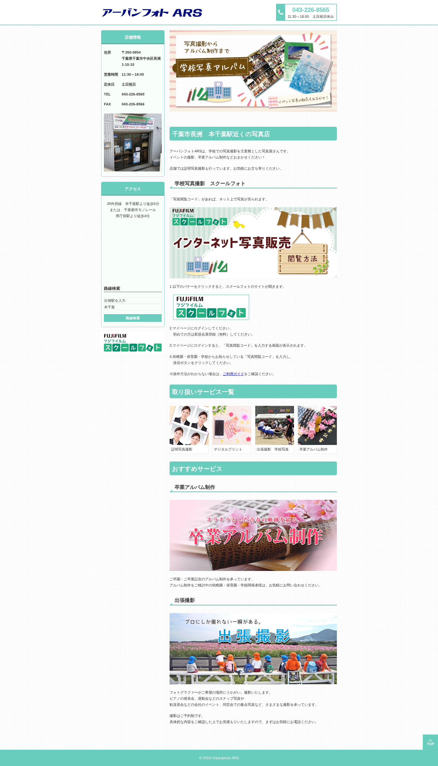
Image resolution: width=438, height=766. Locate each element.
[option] (253, 70)
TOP (430, 744)
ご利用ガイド (233, 374)
